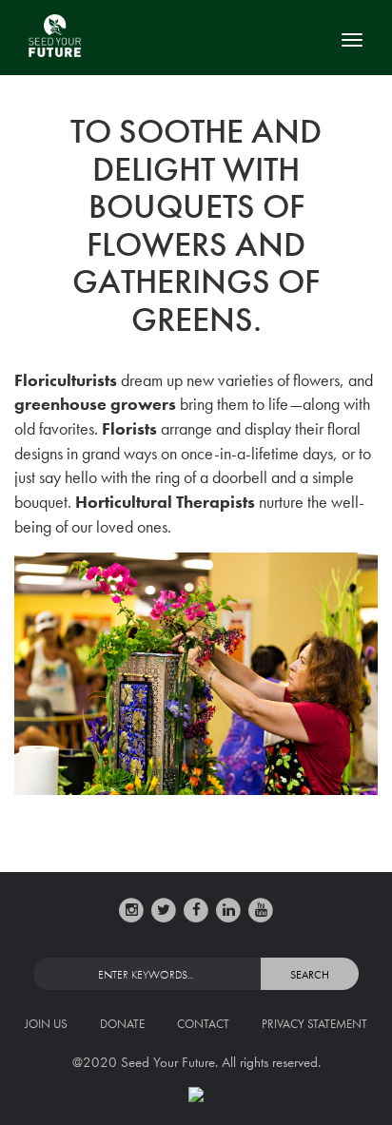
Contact (203, 1024)
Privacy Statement (314, 1024)
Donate (122, 1024)
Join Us (46, 1024)
